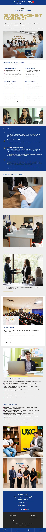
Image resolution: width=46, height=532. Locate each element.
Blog (13, 520)
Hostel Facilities (13, 515)
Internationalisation (33, 517)
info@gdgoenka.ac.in (23, 505)
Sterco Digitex (29, 525)
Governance (12, 517)
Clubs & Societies (33, 518)
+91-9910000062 (23, 502)
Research (33, 515)
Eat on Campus (13, 518)
